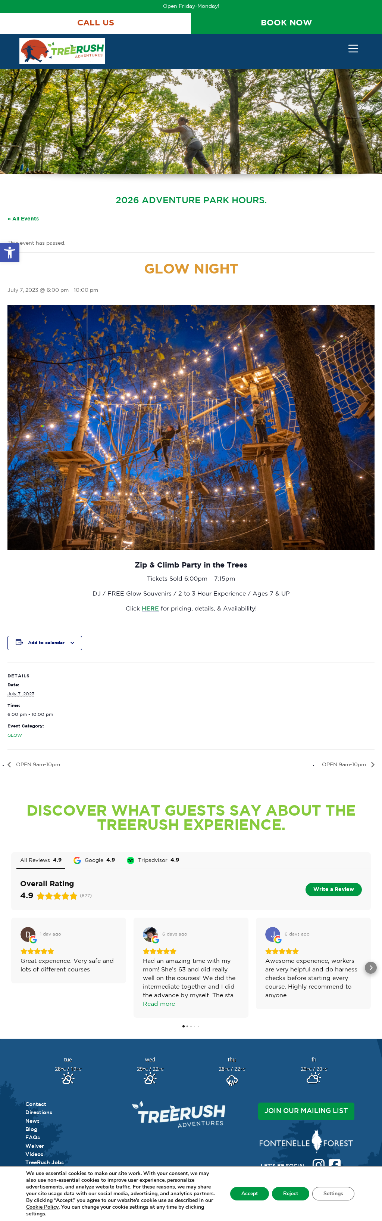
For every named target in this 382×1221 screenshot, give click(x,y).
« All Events (23, 219)
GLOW (14, 735)
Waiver (34, 1146)
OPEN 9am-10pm (37, 765)
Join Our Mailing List (306, 1111)
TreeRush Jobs (44, 1162)
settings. (36, 1214)
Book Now (286, 23)
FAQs (32, 1137)
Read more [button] (159, 1004)
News (32, 1121)
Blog (31, 1129)
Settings (333, 1193)
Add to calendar (46, 643)
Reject (290, 1193)
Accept (249, 1193)
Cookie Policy (42, 1207)
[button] (9, 252)
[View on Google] (28, 934)
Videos (34, 1154)
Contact (35, 1104)
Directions (38, 1112)
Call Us (95, 23)
